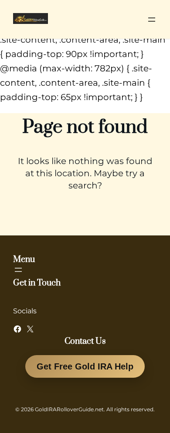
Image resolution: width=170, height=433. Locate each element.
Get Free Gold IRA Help (85, 366)
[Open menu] (151, 19)
